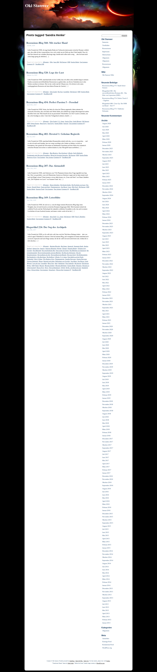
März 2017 (106, 467)
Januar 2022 (106, 295)
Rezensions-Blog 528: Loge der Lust (45, 72)
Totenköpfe (85, 267)
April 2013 (106, 613)
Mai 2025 (105, 170)
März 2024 (106, 214)
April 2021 (106, 314)
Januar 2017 (106, 473)
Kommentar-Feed (108, 645)
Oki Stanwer (37, 5)
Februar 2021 (106, 320)
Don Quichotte (63, 153)
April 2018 (106, 426)
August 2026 (106, 123)
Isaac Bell (56, 62)
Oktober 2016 (106, 482)
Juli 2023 (105, 239)
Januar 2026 (106, 145)
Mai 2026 (105, 133)
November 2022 (107, 264)
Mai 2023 (105, 245)
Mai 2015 (105, 535)
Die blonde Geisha (65, 185)
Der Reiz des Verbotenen (68, 252)
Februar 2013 (106, 620)
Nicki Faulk (71, 663)
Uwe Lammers (84, 62)
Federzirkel (30, 259)
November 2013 (107, 592)
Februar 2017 (106, 470)
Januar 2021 (106, 323)
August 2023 (106, 236)
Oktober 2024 (106, 192)
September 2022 (107, 270)
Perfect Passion (35, 123)
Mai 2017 (105, 460)
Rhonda (41, 265)
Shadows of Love (32, 157)
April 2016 (106, 501)
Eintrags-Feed (106, 641)
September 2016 (107, 485)
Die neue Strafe (71, 255)
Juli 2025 (105, 164)
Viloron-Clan (59, 270)
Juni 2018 (105, 420)
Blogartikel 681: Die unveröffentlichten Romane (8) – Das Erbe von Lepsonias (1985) (114, 93)
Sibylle (63, 267)
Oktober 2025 (106, 155)
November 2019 (107, 367)
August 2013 (106, 601)
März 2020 (106, 354)
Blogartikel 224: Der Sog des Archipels (46, 227)
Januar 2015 (106, 548)
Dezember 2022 (107, 261)
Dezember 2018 (107, 401)
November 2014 (107, 554)
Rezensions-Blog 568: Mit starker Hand (47, 43)
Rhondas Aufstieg (50, 265)
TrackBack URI (39, 64)
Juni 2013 (105, 607)
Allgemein (46, 62)
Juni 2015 (105, 532)
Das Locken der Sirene (62, 250)
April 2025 (106, 173)
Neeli (56, 263)
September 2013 (107, 598)
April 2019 (106, 389)
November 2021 (107, 301)
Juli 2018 (105, 417)
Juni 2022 (105, 279)
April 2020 (106, 351)
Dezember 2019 (107, 364)
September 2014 (107, 560)
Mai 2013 (105, 610)
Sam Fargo (50, 123)
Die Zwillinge (50, 257)
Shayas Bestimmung (54, 267)
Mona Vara (51, 263)
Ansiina (86, 246)
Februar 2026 (106, 142)
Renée (37, 265)
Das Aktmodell (37, 250)
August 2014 (106, 563)
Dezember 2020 (107, 326)
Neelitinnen (61, 263)
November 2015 (107, 517)
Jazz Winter (74, 261)
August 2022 (106, 273)
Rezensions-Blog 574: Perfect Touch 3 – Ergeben (115, 99)
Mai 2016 (105, 498)
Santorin (65, 123)
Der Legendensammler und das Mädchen (49, 252)
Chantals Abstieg (72, 248)
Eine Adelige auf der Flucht (75, 257)
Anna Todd (53, 216)
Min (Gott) (75, 187)
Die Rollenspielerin (82, 255)
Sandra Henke (75, 62)
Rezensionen (106, 48)
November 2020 (107, 329)
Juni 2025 (105, 167)
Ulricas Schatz (35, 270)
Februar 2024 (106, 217)
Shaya (46, 267)
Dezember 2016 (107, 476)
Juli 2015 (105, 529)
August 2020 (106, 339)
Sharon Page (40, 267)
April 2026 (106, 136)
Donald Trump (36, 187)
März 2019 (106, 392)
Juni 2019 (105, 382)
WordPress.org (107, 648)
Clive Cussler (53, 91)
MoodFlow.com (101, 663)
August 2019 (106, 376)
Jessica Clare (68, 121)
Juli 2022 (105, 276)
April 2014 (106, 576)
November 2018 (107, 404)
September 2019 (107, 373)
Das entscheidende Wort (48, 250)
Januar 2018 (106, 436)
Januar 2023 (106, 258)
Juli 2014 (105, 567)
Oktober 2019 (106, 370)
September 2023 (107, 233)
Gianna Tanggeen (82, 259)
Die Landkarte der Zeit (43, 255)
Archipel (29, 248)
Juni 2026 (105, 130)
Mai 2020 (105, 348)
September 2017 (107, 448)
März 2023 (106, 251)
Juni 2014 (105, 570)
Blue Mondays (54, 153)
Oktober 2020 (106, 333)
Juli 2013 (105, 604)
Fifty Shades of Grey (48, 259)
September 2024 (107, 195)
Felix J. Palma (38, 259)
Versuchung (52, 270)
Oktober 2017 (106, 445)
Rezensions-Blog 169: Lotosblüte (43, 197)
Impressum (105, 52)
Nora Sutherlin (69, 263)
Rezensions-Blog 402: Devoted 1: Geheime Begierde (53, 134)
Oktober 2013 (106, 595)
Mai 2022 (105, 283)
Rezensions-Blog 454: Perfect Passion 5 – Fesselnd (52, 102)
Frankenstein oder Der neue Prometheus (38, 155)
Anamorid (70, 246)
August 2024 (106, 198)
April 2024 (106, 211)
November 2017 (107, 442)
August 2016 (106, 489)
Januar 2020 (106, 361)
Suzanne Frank (40, 189)
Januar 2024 (106, 220)
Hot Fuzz (60, 91)
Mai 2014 (105, 573)
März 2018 (106, 429)
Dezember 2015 (107, 514)
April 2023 (106, 248)
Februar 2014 (106, 582)
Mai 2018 (105, 423)
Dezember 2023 (107, 223)
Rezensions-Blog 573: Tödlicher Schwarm (113, 110)
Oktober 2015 (106, 520)
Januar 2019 (106, 398)
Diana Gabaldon (54, 185)
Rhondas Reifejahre (61, 265)
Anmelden (105, 638)
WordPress (72, 661)
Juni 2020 (105, 345)
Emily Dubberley (78, 153)
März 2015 (106, 542)
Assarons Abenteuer (50, 248)
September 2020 (107, 336)
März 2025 (106, 176)
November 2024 (107, 189)
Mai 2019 (105, 386)
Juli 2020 (105, 342)
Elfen (51, 62)
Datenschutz (106, 55)
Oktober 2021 (106, 304)
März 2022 (106, 289)
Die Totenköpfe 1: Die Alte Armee (36, 257)
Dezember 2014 (107, 551)
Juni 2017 (105, 457)
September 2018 (107, 411)
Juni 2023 (105, 242)
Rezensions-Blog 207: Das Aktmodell (45, 166)
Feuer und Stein (45, 187)
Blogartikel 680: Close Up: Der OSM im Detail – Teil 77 (114, 105)
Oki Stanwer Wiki (108, 75)
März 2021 (106, 317)
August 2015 (106, 526)
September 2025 (107, 158)
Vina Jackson (49, 157)
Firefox (108, 661)
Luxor (69, 187)
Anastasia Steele (78, 246)
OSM (68, 62)
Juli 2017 (105, 454)
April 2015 (106, 539)
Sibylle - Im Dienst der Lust (73, 267)
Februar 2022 (106, 292)
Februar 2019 (106, 395)
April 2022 (106, 286)
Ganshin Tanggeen (70, 259)
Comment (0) (30, 64)
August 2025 (106, 161)
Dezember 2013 (107, 588)
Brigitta (59, 248)
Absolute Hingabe (55, 246)
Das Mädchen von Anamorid (78, 250)
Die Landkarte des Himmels (58, 255)
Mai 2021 (105, 311)
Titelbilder (105, 45)
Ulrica (29, 270)
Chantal (64, 248)
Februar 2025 (106, 180)
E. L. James (61, 121)
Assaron (42, 248)
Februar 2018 (106, 432)
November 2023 (107, 226)
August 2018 (106, 414)
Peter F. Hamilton (80, 216)
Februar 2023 (106, 254)
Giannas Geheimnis (32, 261)
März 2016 (106, 504)
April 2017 (106, 464)
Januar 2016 (106, 510)
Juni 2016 (105, 495)
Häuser (41, 261)
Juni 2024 (105, 205)
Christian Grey (82, 248)
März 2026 (106, 139)
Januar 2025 (106, 183)
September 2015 (107, 523)
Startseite (105, 42)
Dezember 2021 (107, 298)
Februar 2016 (106, 507)
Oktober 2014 (106, 557)
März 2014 (106, 579)
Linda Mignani (77, 121)
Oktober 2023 (106, 230)
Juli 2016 (105, 492)
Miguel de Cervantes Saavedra (59, 155)
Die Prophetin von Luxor (78, 185)
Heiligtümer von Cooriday (62, 261)
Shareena (79, 265)
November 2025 (107, 151)
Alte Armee (64, 246)
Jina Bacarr (64, 187)
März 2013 (106, 617)
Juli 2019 (105, 379)
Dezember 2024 (107, 186)
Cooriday (29, 250)
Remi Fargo (43, 123)
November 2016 (107, 479)
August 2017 (106, 451)
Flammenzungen (55, 187)
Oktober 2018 (106, 407)
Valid (79, 661)
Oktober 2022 (106, 267)
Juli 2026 (105, 127)
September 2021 (107, 308)
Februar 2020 (106, 357)
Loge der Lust (36, 263)
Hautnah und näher (49, 261)
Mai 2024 (105, 208)
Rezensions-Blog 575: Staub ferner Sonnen (113, 87)
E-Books (70, 153)
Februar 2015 (106, 545)
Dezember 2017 (107, 439)
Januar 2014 (106, 585)
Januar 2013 (106, 623)
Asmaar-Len (36, 248)
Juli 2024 (105, 201)
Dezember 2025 (107, 148)
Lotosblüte (66, 91)
